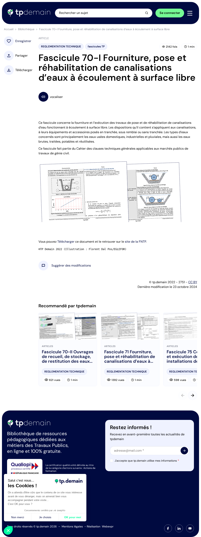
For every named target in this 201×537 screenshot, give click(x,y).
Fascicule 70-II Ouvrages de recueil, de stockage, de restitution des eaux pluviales (67, 357)
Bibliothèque (26, 29)
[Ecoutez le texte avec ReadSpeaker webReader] (117, 96)
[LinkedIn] (179, 528)
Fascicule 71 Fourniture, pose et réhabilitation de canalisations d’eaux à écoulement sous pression (129, 357)
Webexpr (107, 526)
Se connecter (170, 13)
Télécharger (65, 242)
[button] (71, 265)
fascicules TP (96, 46)
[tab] (168, 528)
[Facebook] (168, 528)
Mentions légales (72, 526)
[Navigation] (189, 13)
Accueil (8, 29)
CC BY (192, 282)
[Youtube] (190, 528)
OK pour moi (72, 517)
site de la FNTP (135, 242)
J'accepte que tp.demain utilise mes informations (147, 460)
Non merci (17, 517)
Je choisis (45, 517)
